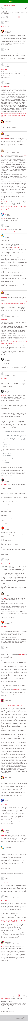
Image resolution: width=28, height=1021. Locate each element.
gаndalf (6, 64)
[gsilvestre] (2, 133)
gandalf (3, 218)
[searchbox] (14, 8)
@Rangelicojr (4, 69)
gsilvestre (7, 133)
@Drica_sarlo (4, 26)
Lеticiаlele (7, 21)
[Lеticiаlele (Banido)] (2, 22)
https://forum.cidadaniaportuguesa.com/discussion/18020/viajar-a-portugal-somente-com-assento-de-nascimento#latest (14, 208)
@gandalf (3, 126)
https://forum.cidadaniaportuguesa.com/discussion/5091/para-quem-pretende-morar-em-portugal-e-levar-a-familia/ (14, 115)
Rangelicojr (7, 214)
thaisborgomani (8, 593)
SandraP (6, 150)
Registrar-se (9, 1008)
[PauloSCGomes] (2, 700)
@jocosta (3, 835)
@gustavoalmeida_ (6, 563)
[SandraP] (2, 150)
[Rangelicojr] (2, 214)
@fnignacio (4, 297)
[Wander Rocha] (2, 31)
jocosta (6, 800)
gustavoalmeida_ (8, 528)
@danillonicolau (5, 883)
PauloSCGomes (8, 700)
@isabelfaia (16, 689)
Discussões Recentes (6, 1013)
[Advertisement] (14, 978)
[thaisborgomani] (2, 593)
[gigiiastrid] (2, 359)
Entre (2, 998)
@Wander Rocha (5, 54)
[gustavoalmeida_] (2, 528)
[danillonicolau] (2, 847)
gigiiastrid (7, 359)
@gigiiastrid (4, 378)
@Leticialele (14, 247)
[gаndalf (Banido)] (2, 64)
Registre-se (7, 998)
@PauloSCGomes (5, 804)
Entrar (3, 1008)
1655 (23, 17)
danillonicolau (8, 847)
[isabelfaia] (2, 480)
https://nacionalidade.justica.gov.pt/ (9, 231)
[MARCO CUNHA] (2, 777)
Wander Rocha (8, 31)
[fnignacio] (2, 235)
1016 (19, 17)
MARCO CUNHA (8, 777)
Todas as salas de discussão (8, 1011)
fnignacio (7, 235)
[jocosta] (2, 800)
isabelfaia (7, 480)
